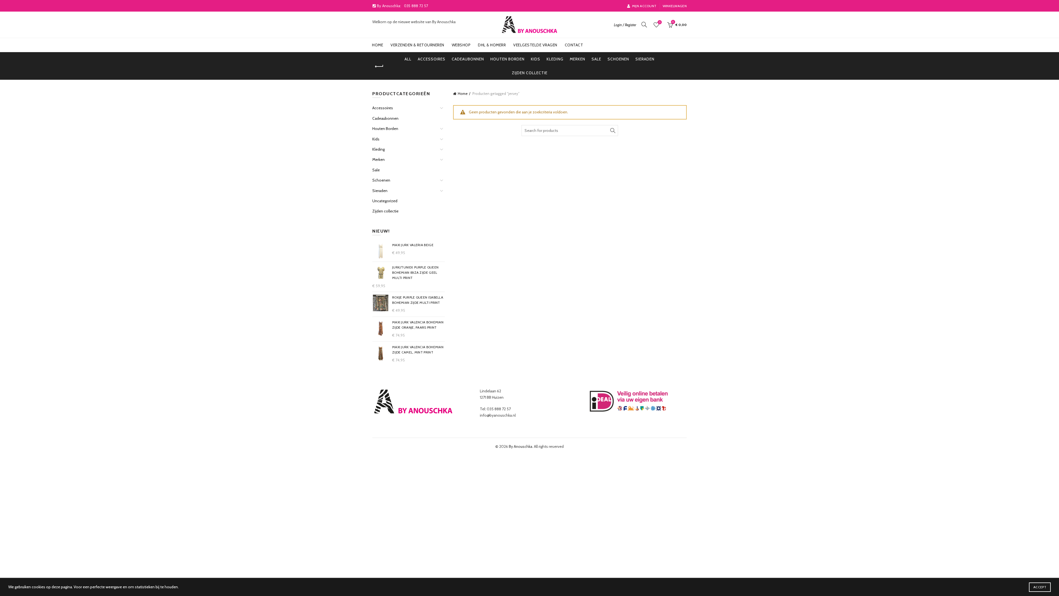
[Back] (379, 66)
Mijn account (644, 6)
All (408, 59)
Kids (535, 59)
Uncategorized (384, 200)
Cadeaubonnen (468, 59)
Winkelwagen (675, 6)
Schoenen (618, 59)
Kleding (555, 59)
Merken (577, 59)
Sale (596, 59)
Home (377, 44)
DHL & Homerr (492, 44)
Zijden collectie (529, 72)
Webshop (461, 44)
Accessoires (431, 59)
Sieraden (644, 59)
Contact (574, 44)
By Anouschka (520, 446)
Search (612, 130)
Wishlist (659, 22)
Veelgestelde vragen (535, 44)
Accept (1039, 587)
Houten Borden (507, 59)
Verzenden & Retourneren (417, 44)
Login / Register (625, 25)
